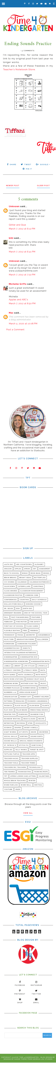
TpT (5, 776)
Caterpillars (24, 586)
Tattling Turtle (11, 754)
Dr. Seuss (8, 608)
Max (11, 313)
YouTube (8, 789)
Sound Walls (10, 741)
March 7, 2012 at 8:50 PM (22, 303)
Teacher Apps (28, 754)
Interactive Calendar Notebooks (20, 652)
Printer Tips (10, 714)
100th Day (8, 564)
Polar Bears (21, 710)
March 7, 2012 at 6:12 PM (22, 228)
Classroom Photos (13, 595)
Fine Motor (21, 621)
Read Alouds (29, 718)
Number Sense (29, 688)
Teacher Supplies (29, 758)
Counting (24, 599)
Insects (26, 648)
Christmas (38, 586)
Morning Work (11, 683)
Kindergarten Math (40, 661)
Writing (38, 785)
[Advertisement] (28, 363)
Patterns (8, 701)
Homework (9, 643)
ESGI (18, 608)
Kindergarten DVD (29, 657)
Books (46, 573)
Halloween (42, 639)
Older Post (43, 185)
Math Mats (41, 674)
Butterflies (40, 577)
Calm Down (9, 586)
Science (8, 727)
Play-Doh (8, 710)
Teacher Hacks (11, 758)
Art (34, 568)
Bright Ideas (25, 577)
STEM (30, 723)
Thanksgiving (24, 771)
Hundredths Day (12, 648)
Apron (27, 568)
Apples (18, 568)
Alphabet (39, 564)
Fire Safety (35, 621)
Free (25, 630)
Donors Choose (33, 604)
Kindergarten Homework (16, 661)
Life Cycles (29, 666)
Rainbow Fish (37, 714)
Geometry (30, 635)
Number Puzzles (12, 688)
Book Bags (36, 573)
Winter (32, 780)
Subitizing (37, 745)
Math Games (9, 674)
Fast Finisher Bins (20, 617)
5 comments (28, 51)
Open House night (27, 692)
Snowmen (43, 732)
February (8, 621)
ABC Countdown (24, 564)
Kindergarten (10, 657)
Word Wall (26, 785)
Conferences (10, 599)
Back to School (11, 573)
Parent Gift (25, 696)
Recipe (41, 718)
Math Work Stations (14, 679)
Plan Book (34, 705)
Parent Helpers (41, 696)
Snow (33, 732)
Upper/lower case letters (23, 776)
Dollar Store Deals (13, 604)
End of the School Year (35, 613)
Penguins (20, 701)
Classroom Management (31, 591)
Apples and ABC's (18, 299)
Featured (36, 617)
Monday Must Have (35, 679)
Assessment (44, 568)
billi (11, 238)
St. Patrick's (10, 745)
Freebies (34, 630)
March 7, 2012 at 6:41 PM (22, 251)
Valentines (44, 776)
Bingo (25, 573)
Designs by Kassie (12, 1059)
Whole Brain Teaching (15, 780)
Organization (10, 696)
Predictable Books (39, 710)
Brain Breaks (10, 577)
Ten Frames (9, 771)
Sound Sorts (37, 736)
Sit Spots (23, 732)
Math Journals (25, 674)
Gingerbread (44, 635)
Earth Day (27, 608)
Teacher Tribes (28, 763)
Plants (45, 705)
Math (43, 670)
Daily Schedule (39, 599)
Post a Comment (15, 329)
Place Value (21, 705)
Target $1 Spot (37, 749)
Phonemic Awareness (37, 701)
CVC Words (9, 582)
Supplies (8, 749)
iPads (17, 789)
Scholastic (41, 723)
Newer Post (12, 185)
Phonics (8, 705)
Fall (6, 617)
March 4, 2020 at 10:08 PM (23, 323)
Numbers (43, 688)
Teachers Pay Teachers (15, 767)
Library (17, 666)
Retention (9, 723)
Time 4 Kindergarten (29, 1057)
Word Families (11, 785)
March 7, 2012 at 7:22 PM (22, 274)
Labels (7, 666)
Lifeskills (42, 666)
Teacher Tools (11, 763)
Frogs (20, 635)
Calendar (22, 582)
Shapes (18, 727)
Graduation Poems (25, 639)
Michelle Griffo (18, 284)
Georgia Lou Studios (42, 1059)
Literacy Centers (12, 670)
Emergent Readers (12, 613)
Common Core (31, 595)
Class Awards (10, 591)
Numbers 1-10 (10, 692)
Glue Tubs (9, 639)
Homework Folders (26, 643)
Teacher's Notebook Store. (19, 69)
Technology (35, 767)
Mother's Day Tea (29, 683)
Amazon (8, 568)
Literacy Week (31, 670)
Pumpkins (23, 714)
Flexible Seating (12, 630)
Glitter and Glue (17, 225)
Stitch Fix (24, 745)
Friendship (9, 635)
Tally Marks (21, 749)
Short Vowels (31, 727)
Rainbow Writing (12, 718)
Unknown (14, 206)
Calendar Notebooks (40, 582)
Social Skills (10, 736)
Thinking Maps (41, 771)
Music (43, 683)
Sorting (24, 736)
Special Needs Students (31, 741)
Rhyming (21, 723)
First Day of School (13, 626)
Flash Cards (32, 626)
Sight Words (10, 732)
